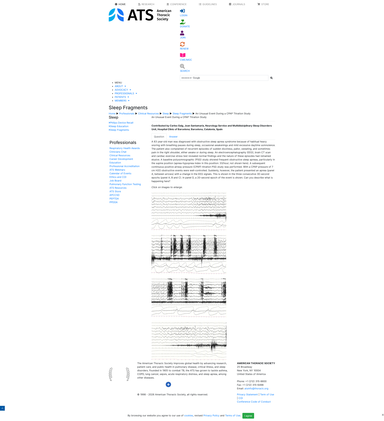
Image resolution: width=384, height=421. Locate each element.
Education (115, 162)
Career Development (121, 158)
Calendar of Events (120, 173)
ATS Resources (118, 187)
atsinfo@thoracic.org (256, 388)
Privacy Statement (247, 394)
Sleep (166, 113)
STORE (265, 4)
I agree (248, 415)
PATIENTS (121, 96)
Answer (173, 136)
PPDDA (114, 202)
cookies (188, 415)
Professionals (126, 113)
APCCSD (115, 194)
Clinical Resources (148, 113)
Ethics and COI (118, 176)
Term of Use (267, 394)
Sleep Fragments (182, 113)
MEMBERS (121, 100)
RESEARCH (148, 4)
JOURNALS (238, 4)
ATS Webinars (117, 169)
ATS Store (115, 191)
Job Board (115, 180)
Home (112, 113)
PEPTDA (114, 198)
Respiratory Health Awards (125, 148)
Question (159, 136)
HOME (122, 4)
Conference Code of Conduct (254, 401)
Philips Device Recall (121, 122)
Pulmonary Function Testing (125, 184)
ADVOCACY (122, 89)
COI (240, 398)
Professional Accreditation (125, 166)
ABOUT (119, 86)
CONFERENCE (178, 4)
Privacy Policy (211, 415)
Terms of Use (232, 415)
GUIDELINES (209, 4)
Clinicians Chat (118, 151)
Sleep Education (119, 126)
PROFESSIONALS (125, 93)
